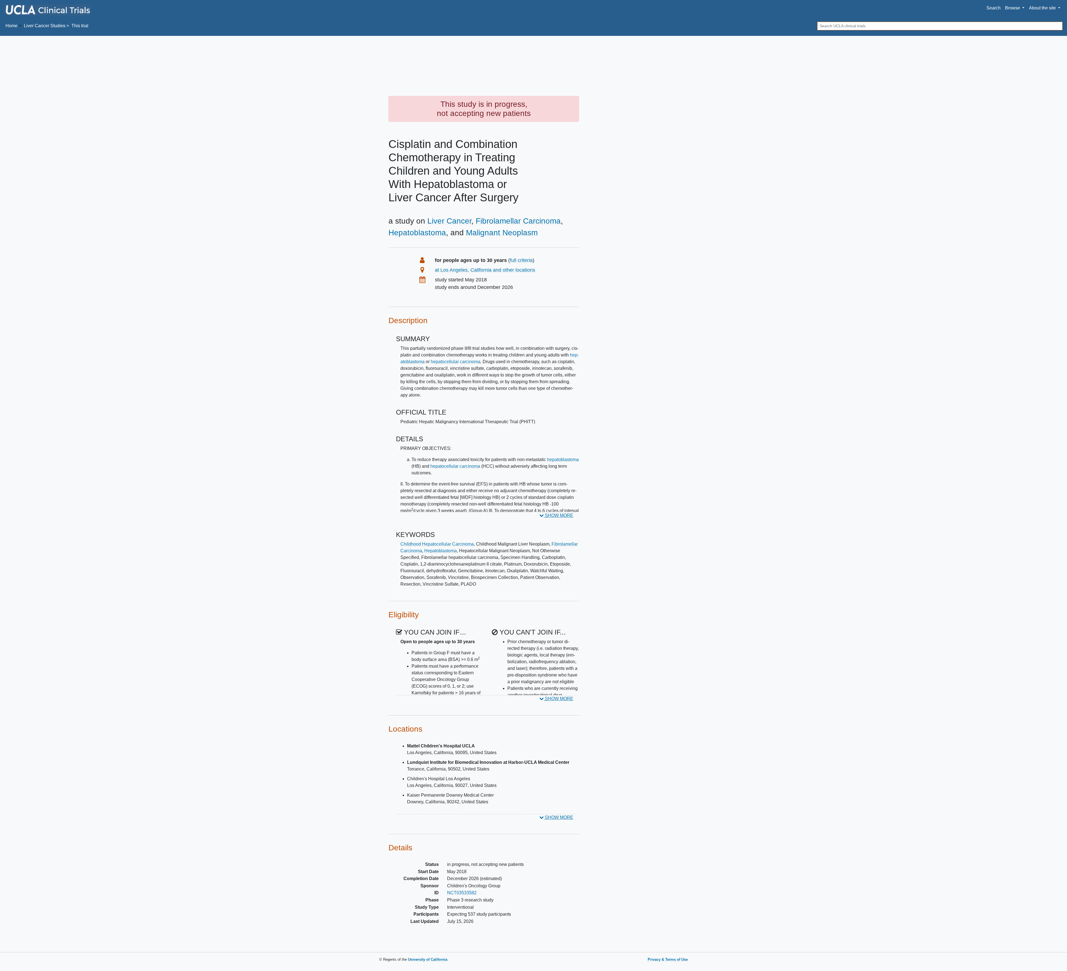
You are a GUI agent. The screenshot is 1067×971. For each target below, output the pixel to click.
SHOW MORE (558, 515)
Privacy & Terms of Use (668, 959)
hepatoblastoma (563, 459)
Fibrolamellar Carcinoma (518, 221)
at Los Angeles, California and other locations (485, 270)
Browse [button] (1013, 8)
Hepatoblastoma (417, 232)
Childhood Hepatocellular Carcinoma (437, 544)
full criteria (521, 260)
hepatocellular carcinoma (455, 361)
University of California (427, 959)
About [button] (1042, 8)
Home (12, 25)
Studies (44, 25)
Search (993, 8)
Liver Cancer (449, 221)
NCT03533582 (462, 892)
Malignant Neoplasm (502, 232)
